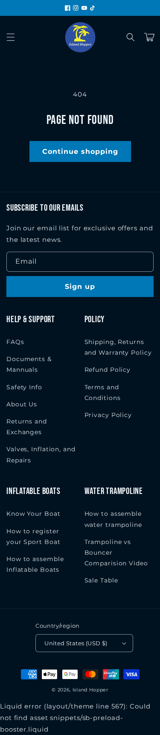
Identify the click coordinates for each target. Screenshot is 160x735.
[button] (10, 37)
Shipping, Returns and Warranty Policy (118, 347)
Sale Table (101, 580)
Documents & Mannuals (29, 364)
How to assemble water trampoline (113, 519)
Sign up (80, 286)
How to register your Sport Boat (33, 536)
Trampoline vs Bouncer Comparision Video (116, 552)
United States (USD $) (75, 643)
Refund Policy (107, 369)
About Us (21, 404)
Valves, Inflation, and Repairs (41, 454)
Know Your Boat (33, 513)
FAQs (15, 342)
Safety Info (24, 387)
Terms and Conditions (102, 392)
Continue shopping (80, 151)
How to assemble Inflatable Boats (35, 564)
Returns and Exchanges (26, 426)
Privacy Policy (108, 415)
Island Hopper (90, 690)
